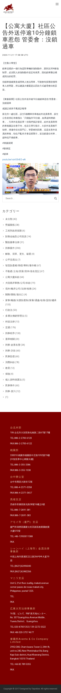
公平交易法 (11, 259)
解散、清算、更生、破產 (18, 253)
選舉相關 (10, 339)
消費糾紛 (10, 362)
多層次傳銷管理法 (14, 315)
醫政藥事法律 (12, 242)
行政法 (8, 310)
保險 (7, 373)
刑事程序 (10, 333)
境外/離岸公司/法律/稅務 (18, 288)
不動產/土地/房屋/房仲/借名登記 (22, 271)
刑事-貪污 (10, 391)
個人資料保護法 (13, 379)
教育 (7, 368)
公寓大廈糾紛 (12, 277)
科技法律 (10, 321)
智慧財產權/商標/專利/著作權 (20, 265)
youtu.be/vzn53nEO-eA (14, 159)
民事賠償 (10, 356)
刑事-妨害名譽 (12, 344)
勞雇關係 (10, 224)
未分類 (8, 219)
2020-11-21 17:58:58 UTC (15, 55)
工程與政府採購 (13, 230)
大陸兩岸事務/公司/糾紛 (18, 282)
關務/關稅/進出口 (14, 294)
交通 (7, 327)
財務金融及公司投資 (15, 236)
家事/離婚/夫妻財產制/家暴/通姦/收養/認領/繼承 (30, 300)
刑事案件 (10, 248)
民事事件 (10, 385)
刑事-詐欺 (10, 350)
